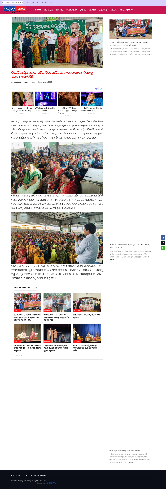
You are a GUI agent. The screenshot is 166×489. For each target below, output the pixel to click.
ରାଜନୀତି (83, 9)
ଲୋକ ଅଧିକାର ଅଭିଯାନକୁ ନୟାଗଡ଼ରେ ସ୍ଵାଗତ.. (125, 450)
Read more (147, 54)
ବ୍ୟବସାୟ (103, 9)
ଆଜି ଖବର (48, 9)
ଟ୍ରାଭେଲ (113, 9)
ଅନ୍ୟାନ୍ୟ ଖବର (126, 9)
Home (38, 9)
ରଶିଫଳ (92, 9)
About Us (40, 3)
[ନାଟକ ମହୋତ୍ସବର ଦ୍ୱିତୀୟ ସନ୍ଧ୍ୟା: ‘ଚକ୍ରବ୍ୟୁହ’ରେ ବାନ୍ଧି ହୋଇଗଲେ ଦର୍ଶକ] (87, 333)
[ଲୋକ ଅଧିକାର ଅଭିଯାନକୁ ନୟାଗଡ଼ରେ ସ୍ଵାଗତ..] (87, 302)
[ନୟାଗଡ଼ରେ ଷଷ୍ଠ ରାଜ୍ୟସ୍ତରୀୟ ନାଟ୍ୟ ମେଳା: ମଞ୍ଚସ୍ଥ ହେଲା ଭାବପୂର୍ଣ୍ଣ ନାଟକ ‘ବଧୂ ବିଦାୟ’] (27, 333)
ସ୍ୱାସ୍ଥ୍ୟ (60, 9)
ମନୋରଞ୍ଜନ (71, 9)
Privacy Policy (50, 3)
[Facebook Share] (163, 237)
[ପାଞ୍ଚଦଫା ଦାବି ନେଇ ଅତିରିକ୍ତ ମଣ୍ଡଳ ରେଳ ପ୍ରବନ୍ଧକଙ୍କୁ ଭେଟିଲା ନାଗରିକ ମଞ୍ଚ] (57, 302)
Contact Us (31, 3)
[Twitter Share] (163, 243)
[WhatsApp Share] (163, 248)
